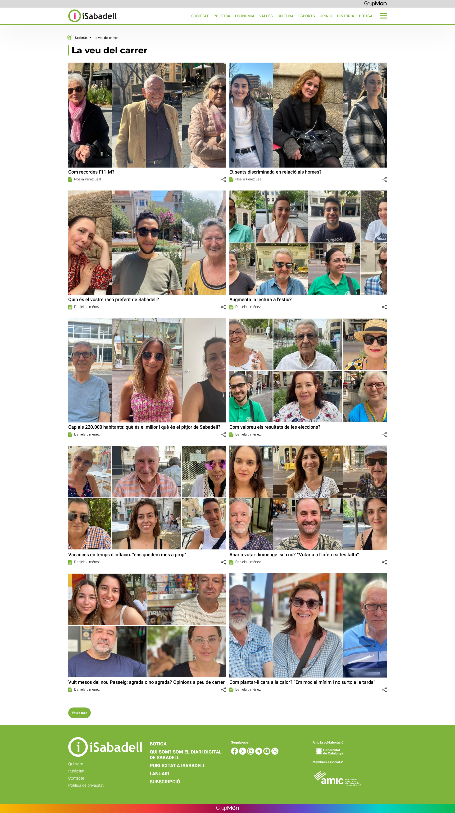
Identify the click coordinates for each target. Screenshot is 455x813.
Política (222, 16)
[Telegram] (259, 753)
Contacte (76, 778)
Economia (245, 16)
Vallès (266, 16)
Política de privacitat (86, 785)
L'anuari (159, 773)
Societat (200, 16)
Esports (306, 16)
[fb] (235, 753)
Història (345, 16)
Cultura (286, 16)
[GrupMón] (375, 3)
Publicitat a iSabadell (177, 765)
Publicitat (76, 771)
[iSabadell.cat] (58, 23)
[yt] (267, 753)
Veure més (79, 713)
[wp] (274, 753)
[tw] (243, 753)
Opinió (326, 16)
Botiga (366, 16)
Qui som (75, 764)
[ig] (251, 753)
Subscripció (165, 782)
